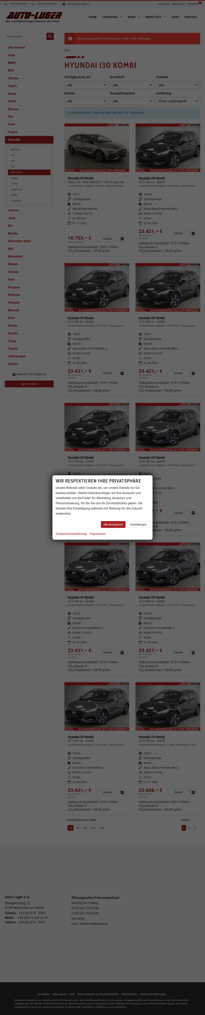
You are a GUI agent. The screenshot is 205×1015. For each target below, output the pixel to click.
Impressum (98, 534)
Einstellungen (138, 524)
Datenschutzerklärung (71, 534)
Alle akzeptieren (113, 524)
